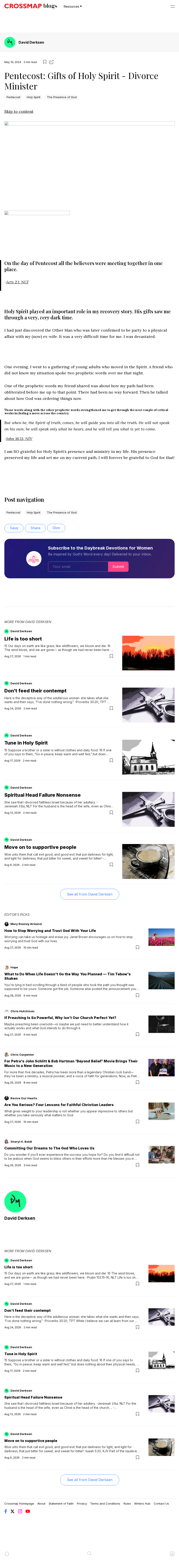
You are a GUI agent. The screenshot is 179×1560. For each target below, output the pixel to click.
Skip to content (18, 111)
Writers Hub (142, 1503)
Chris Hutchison (22, 1011)
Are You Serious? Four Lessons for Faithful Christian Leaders (59, 1105)
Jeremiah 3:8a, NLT (18, 806)
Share (35, 528)
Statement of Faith (61, 1503)
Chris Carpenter (22, 1054)
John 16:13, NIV (19, 438)
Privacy (82, 1503)
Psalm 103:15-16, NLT (102, 1277)
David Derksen (31, 42)
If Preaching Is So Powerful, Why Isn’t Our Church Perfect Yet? (60, 1017)
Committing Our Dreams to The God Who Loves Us (49, 1148)
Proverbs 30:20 (87, 702)
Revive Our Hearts (23, 1098)
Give (56, 528)
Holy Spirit (33, 97)
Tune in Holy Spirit (26, 743)
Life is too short (23, 639)
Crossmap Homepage (19, 1503)
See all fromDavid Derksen (89, 894)
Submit (118, 566)
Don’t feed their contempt (35, 691)
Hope (14, 967)
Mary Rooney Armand (26, 924)
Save (14, 528)
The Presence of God (62, 97)
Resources (71, 6)
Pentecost (13, 97)
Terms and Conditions (105, 1503)
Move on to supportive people (40, 847)
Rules (127, 1503)
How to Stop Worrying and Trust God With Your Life (50, 930)
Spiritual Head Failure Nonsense (42, 795)
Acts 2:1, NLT (17, 281)
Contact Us (161, 1503)
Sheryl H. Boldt (21, 1141)
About (41, 1503)
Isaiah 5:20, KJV (97, 1451)
